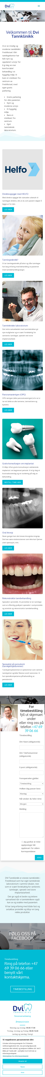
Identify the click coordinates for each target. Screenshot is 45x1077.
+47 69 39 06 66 (33, 729)
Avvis (22, 1072)
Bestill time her (12, 482)
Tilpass (22, 1067)
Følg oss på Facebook (22, 936)
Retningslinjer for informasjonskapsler (15, 1056)
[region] (22, 1056)
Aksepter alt (22, 1061)
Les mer (8, 209)
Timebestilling (22, 989)
